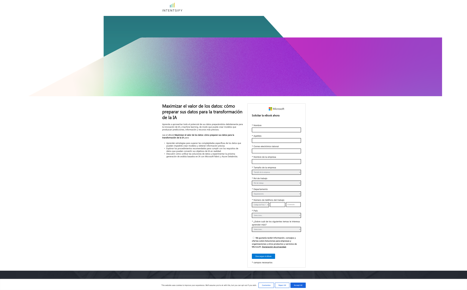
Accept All (298, 285)
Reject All (282, 285)
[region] (233, 284)
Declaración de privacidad (274, 247)
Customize (266, 285)
